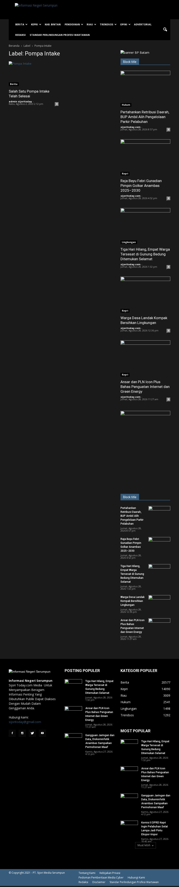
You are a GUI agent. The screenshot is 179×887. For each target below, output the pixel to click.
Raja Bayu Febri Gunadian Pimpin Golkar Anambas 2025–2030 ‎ (141, 186)
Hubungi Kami (136, 877)
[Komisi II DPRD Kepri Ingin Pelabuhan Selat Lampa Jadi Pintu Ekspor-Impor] (129, 827)
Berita (19, 24)
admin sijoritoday (20, 101)
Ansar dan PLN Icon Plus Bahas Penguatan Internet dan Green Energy (145, 387)
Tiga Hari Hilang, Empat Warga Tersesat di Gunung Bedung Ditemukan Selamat (145, 254)
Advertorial (142, 24)
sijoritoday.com (130, 127)
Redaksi (20, 34)
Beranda (14, 46)
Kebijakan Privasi (110, 873)
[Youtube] (42, 733)
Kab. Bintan (53, 24)
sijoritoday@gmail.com (25, 722)
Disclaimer (98, 882)
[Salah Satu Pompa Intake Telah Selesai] (34, 73)
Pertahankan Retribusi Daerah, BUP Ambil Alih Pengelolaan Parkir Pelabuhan (144, 117)
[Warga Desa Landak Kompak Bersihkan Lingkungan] (145, 295)
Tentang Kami (87, 873)
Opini (123, 24)
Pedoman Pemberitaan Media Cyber (101, 877)
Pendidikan (72, 24)
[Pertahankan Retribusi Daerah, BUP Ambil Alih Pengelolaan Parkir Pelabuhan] (145, 89)
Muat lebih (144, 845)
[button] (165, 29)
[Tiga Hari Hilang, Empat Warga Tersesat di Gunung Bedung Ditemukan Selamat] (145, 226)
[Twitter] (32, 733)
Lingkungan (129, 242)
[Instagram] (22, 733)
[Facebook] (12, 733)
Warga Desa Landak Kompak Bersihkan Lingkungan (132, 601)
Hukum (126, 104)
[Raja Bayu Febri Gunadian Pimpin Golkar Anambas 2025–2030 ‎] (145, 157)
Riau (90, 24)
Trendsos (106, 24)
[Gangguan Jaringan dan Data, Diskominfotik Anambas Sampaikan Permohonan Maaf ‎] (73, 739)
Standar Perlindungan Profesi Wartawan (60, 34)
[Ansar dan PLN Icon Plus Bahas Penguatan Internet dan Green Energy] (145, 358)
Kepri (34, 24)
